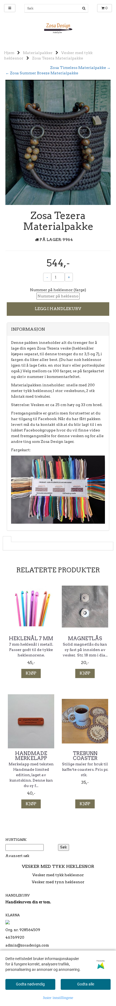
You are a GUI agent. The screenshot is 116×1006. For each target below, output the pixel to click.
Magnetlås (85, 638)
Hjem (9, 53)
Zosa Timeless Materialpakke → (80, 67)
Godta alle (85, 984)
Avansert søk (17, 856)
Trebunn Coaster (85, 756)
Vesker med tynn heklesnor (58, 882)
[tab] (58, 329)
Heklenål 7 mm (31, 638)
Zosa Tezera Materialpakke (57, 58)
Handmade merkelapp (31, 756)
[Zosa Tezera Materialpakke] (58, 142)
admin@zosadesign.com (27, 945)
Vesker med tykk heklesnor (58, 875)
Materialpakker (38, 53)
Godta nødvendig (30, 984)
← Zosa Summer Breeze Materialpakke (41, 73)
